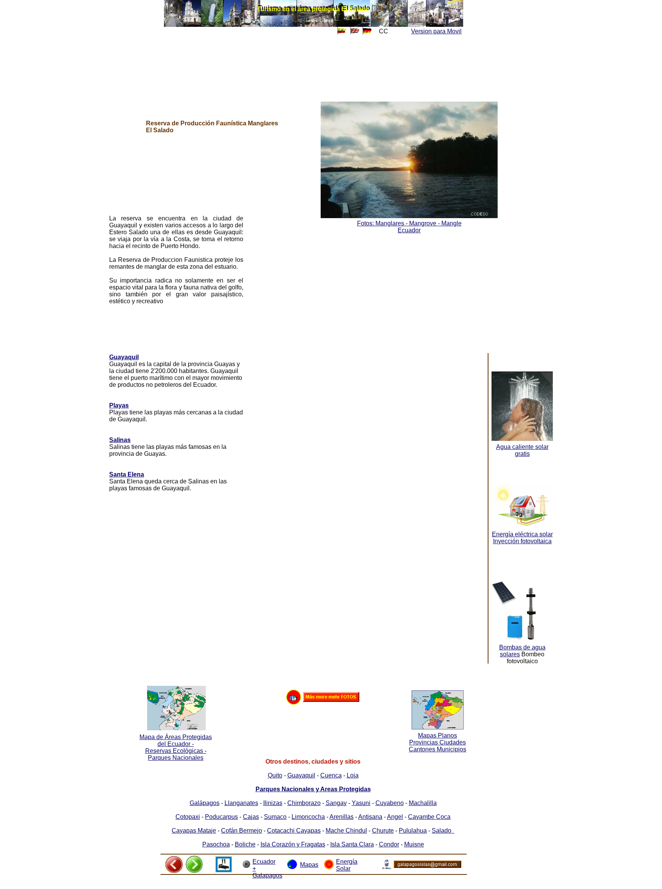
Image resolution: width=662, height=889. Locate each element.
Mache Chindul (346, 830)
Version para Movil (436, 31)
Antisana (370, 816)
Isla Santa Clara (352, 844)
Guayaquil (124, 357)
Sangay (336, 803)
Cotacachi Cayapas (294, 830)
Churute (383, 830)
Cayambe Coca (429, 816)
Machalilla (423, 803)
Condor (389, 844)
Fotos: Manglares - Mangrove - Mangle (409, 223)
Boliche (245, 844)
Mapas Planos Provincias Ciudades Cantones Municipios (437, 742)
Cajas (251, 816)
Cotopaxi (187, 816)
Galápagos (205, 803)
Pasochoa (216, 844)
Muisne (414, 844)
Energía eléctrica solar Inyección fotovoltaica (522, 537)
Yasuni (361, 803)
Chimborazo (304, 803)
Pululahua (413, 830)
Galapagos (267, 875)
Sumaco (275, 816)
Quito (275, 775)
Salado (443, 830)
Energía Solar (346, 865)
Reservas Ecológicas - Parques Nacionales (175, 754)
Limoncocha (308, 816)
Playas (119, 405)
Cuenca (331, 775)
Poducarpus (221, 816)
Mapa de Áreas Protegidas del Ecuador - (175, 740)
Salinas (120, 440)
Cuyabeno (389, 803)
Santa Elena (126, 474)
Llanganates (241, 803)
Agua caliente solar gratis (522, 450)
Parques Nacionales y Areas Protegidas (313, 789)
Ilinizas (272, 803)
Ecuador (409, 230)
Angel (395, 816)
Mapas (309, 864)
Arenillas (341, 816)
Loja (353, 775)
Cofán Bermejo (241, 830)
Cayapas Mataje (194, 830)
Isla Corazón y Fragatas (293, 844)
